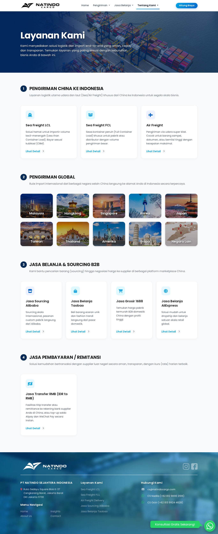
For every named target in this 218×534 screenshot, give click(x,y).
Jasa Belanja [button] (122, 5)
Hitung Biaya (186, 5)
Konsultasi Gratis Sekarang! (175, 524)
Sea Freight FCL (90, 495)
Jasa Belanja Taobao (94, 511)
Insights (55, 511)
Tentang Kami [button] (147, 5)
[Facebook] (194, 466)
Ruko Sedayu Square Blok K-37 (43, 493)
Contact (56, 516)
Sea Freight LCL (90, 489)
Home (85, 5)
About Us (26, 516)
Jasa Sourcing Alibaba (95, 506)
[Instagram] (186, 466)
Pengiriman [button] (100, 5)
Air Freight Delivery (92, 500)
